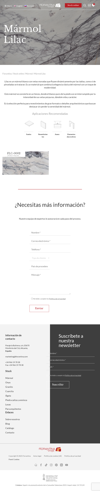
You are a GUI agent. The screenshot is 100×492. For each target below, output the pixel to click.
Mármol (29, 73)
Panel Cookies (14, 459)
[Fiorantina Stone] (50, 5)
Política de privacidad (57, 299)
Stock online (18, 73)
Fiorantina (7, 73)
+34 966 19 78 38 (12, 362)
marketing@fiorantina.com (16, 356)
